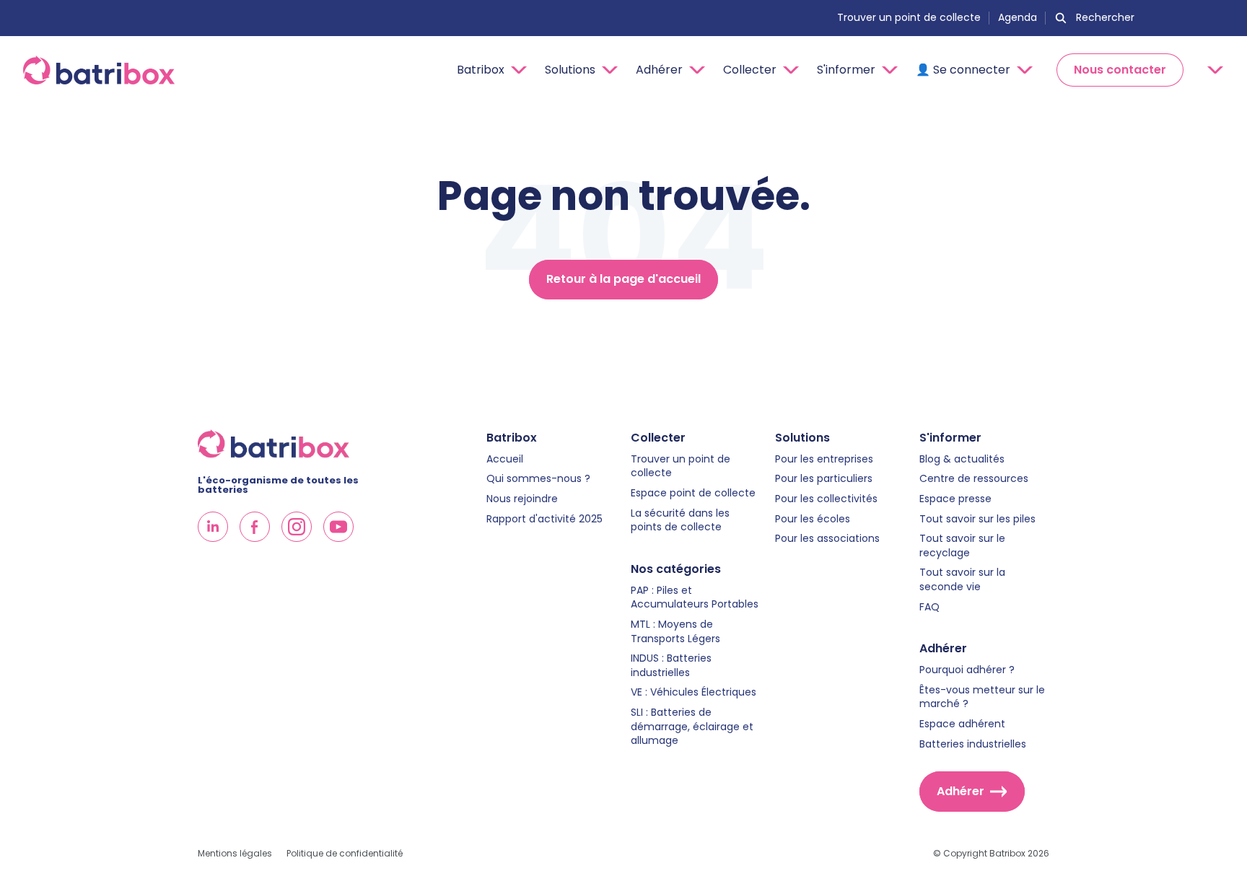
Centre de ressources (973, 479)
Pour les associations (827, 538)
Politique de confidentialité (344, 853)
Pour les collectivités (826, 499)
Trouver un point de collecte (909, 18)
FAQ (929, 607)
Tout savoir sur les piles (977, 519)
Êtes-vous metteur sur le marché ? (982, 697)
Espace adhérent (962, 724)
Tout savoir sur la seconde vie (962, 580)
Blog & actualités (962, 459)
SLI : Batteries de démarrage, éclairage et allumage (692, 727)
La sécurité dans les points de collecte (680, 521)
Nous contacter (1120, 69)
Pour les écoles (812, 519)
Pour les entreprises (824, 459)
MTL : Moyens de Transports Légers (675, 632)
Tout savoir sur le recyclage (962, 546)
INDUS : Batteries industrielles (671, 666)
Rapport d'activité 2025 (544, 519)
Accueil (504, 459)
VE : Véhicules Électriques (693, 692)
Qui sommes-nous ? (538, 479)
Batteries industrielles (972, 744)
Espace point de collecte (693, 493)
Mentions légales (235, 853)
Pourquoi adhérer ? (967, 670)
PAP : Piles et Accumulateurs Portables (694, 598)
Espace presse (955, 499)
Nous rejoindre (522, 499)
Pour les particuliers (823, 479)
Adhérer (960, 791)
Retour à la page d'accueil (623, 279)
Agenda (1017, 18)
